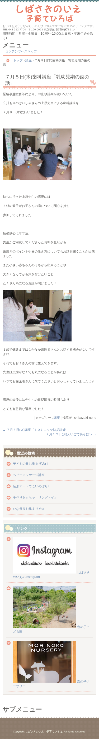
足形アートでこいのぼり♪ (31, 486)
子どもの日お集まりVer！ (31, 463)
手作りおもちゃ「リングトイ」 (35, 497)
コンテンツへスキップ (21, 51)
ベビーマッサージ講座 (29, 475)
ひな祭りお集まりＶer (28, 509)
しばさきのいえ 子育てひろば (49, 12)
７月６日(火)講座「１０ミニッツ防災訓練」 (36, 430)
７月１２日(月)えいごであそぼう (71, 434)
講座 (57, 418)
